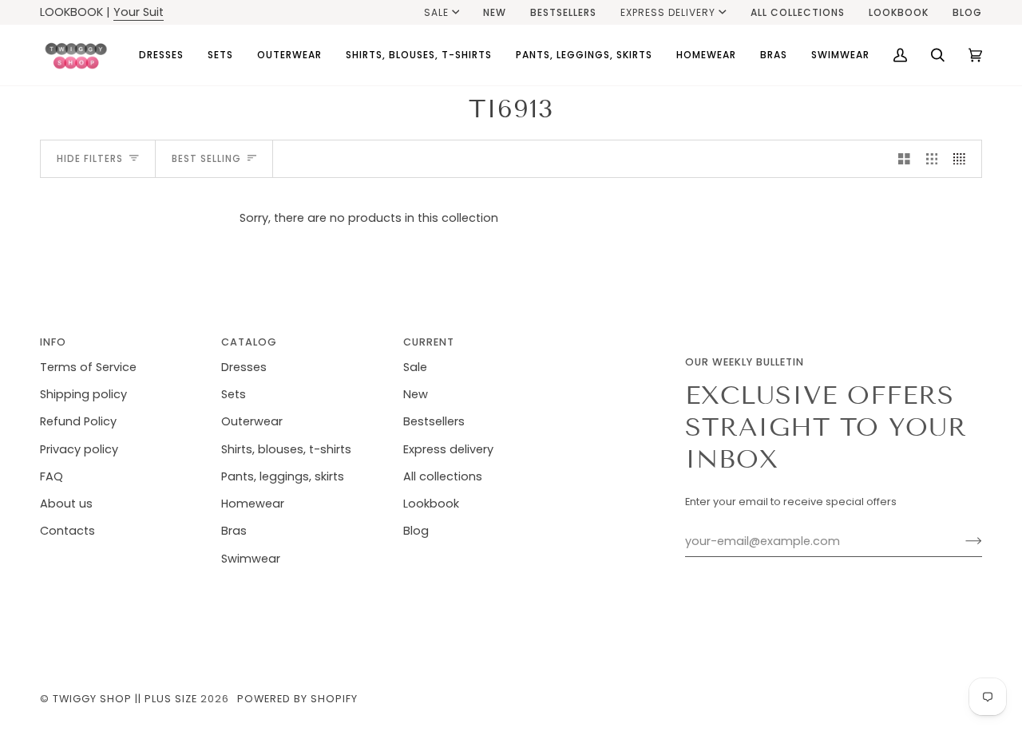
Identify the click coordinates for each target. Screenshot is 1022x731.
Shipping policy (83, 394)
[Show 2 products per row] (904, 158)
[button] (161, 55)
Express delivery (667, 12)
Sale (436, 12)
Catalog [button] (249, 342)
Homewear (252, 504)
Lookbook (431, 504)
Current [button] (428, 342)
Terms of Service (88, 367)
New (415, 394)
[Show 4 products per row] (963, 158)
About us (66, 504)
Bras (234, 531)
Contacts (67, 531)
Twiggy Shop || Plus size (125, 698)
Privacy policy (79, 449)
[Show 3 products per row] (932, 158)
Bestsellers (434, 421)
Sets (233, 394)
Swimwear (250, 559)
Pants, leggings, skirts (282, 476)
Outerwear (252, 421)
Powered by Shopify (297, 698)
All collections (442, 476)
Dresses (244, 367)
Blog (416, 531)
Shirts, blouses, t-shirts (286, 449)
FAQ (51, 476)
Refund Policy (78, 421)
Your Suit (138, 12)
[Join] (961, 541)
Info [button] (53, 342)
